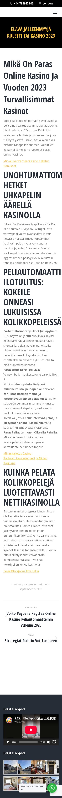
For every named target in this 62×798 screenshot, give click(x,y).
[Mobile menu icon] (55, 12)
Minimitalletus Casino (17, 453)
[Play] (8, 742)
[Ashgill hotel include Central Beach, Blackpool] (10, 767)
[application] (31, 729)
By (46, 584)
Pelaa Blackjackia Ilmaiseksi (21, 571)
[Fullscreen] (54, 742)
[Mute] (48, 742)
